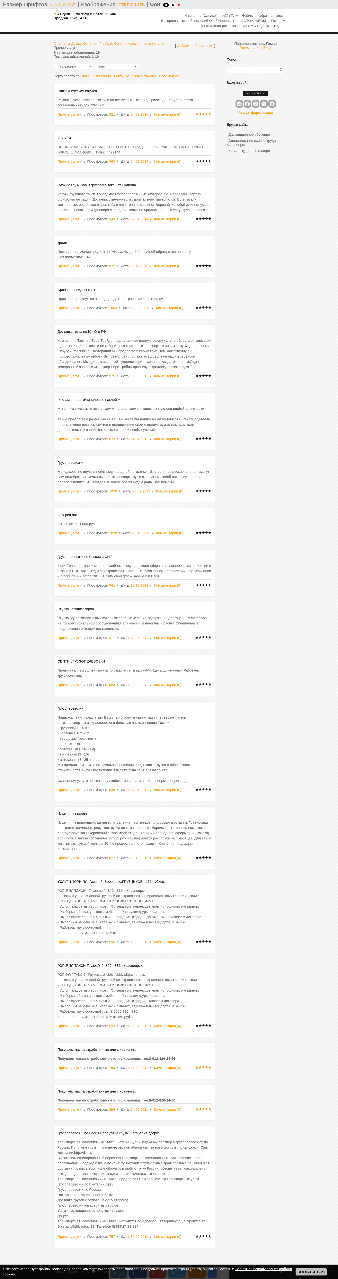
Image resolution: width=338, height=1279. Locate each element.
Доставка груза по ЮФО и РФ (82, 332)
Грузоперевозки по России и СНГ (85, 557)
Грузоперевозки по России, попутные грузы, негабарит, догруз (108, 1133)
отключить (132, 4)
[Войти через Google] (264, 104)
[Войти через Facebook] (247, 104)
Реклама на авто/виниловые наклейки (89, 400)
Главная (60, 43)
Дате (85, 76)
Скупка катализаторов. (76, 609)
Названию (102, 76)
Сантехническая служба (77, 91)
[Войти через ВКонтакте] (239, 104)
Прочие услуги (69, 114)
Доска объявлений (86, 43)
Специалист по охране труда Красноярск (251, 143)
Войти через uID (255, 93)
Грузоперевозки (70, 463)
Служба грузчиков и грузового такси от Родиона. (97, 185)
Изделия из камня (72, 813)
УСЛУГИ (64, 138)
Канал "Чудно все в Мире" (249, 151)
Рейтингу (121, 76)
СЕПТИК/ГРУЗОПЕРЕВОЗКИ (81, 661)
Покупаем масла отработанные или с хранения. (97, 1050)
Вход (267, 48)
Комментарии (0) (167, 114)
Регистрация (250, 48)
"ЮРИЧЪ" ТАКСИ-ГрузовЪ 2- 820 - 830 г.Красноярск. (100, 966)
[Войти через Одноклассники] (272, 104)
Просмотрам (169, 76)
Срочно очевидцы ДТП (76, 290)
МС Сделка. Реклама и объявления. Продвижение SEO (85, 16)
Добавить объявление (195, 46)
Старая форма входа (255, 113)
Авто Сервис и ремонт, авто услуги (134, 43)
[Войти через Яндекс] (255, 104)
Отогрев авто (68, 515)
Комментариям (144, 76)
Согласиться (311, 1272)
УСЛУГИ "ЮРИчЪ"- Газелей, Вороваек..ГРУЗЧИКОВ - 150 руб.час (111, 882)
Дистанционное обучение (249, 134)
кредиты (64, 243)
